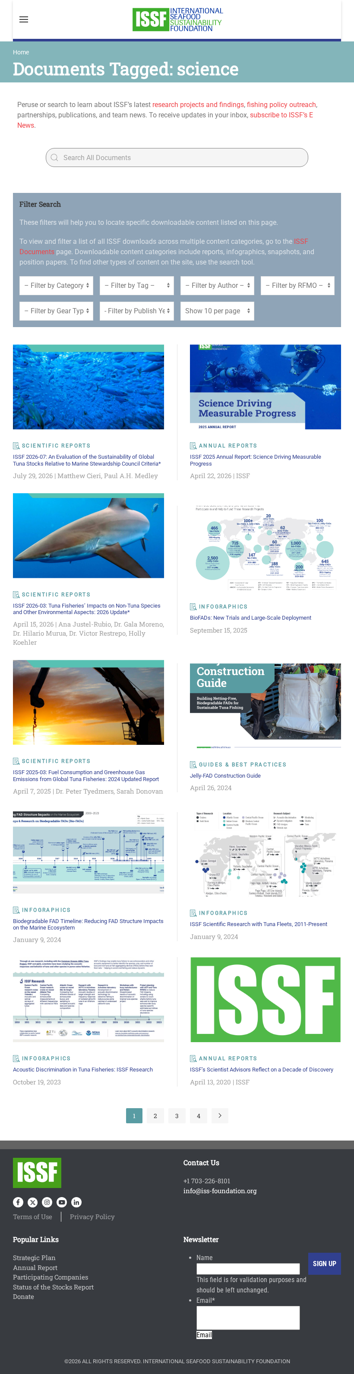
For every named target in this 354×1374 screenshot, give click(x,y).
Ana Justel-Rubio (84, 624)
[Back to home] (177, 19)
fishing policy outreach (281, 105)
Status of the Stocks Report (53, 1287)
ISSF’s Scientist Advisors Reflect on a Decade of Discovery (261, 1069)
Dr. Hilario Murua (39, 633)
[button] (23, 19)
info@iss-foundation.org (219, 1190)
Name (204, 1258)
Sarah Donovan (140, 791)
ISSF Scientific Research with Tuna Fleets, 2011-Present (258, 924)
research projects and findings (198, 105)
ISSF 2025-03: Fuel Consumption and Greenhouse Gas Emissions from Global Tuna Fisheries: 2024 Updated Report (86, 775)
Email (205, 1300)
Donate (23, 1296)
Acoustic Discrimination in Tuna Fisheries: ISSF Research (83, 1069)
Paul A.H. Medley (131, 475)
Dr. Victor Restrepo (97, 633)
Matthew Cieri (79, 475)
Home (21, 52)
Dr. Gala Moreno (138, 624)
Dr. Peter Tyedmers (85, 791)
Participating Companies (50, 1277)
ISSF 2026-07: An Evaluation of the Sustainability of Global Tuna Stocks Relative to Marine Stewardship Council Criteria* (87, 460)
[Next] (220, 1115)
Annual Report (35, 1267)
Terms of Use (32, 1216)
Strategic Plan (34, 1257)
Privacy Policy (92, 1216)
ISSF (243, 475)
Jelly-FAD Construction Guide (225, 775)
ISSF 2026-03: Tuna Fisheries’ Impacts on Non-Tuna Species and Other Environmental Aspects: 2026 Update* (87, 608)
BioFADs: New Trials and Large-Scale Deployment (250, 618)
